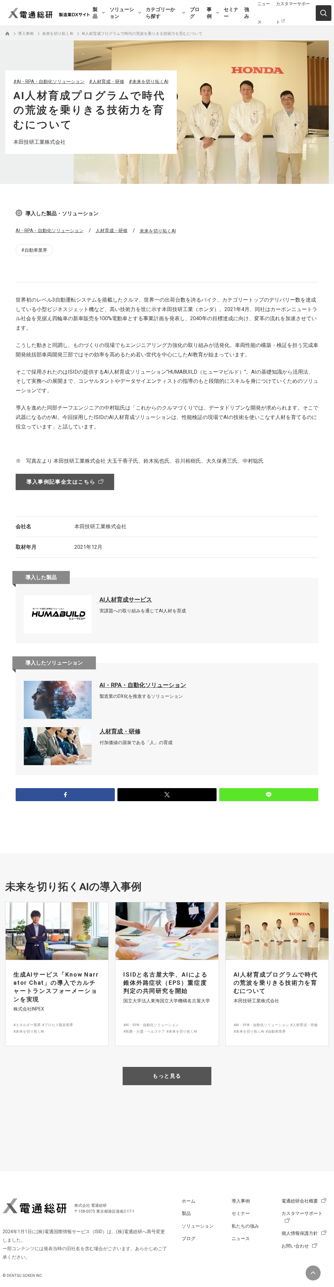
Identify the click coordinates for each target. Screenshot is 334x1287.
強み (246, 13)
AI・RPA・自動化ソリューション (50, 230)
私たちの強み (245, 1226)
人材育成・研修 (112, 230)
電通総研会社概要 (299, 1201)
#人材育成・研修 (106, 81)
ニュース (241, 1238)
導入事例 (241, 1201)
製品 (95, 13)
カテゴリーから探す (160, 13)
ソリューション (122, 13)
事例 (209, 13)
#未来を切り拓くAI (148, 81)
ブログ (195, 13)
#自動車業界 (34, 250)
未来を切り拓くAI (158, 230)
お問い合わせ (295, 1246)
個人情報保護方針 (299, 1233)
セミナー (231, 13)
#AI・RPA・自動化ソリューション (48, 81)
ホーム (188, 1201)
